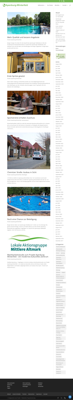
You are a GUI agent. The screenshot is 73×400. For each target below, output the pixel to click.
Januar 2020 (58, 216)
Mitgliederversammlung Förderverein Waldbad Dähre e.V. (61, 327)
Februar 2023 (59, 139)
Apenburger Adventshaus (58, 258)
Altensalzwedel (10, 383)
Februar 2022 (59, 165)
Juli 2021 (58, 179)
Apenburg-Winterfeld (60, 255)
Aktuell (9, 394)
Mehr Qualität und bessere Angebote (23, 37)
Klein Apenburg (59, 320)
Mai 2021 (58, 183)
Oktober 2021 (59, 172)
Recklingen (24, 174)
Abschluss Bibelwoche (60, 246)
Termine (24, 394)
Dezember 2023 (59, 117)
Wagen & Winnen (59, 367)
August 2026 (59, 64)
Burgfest (63, 272)
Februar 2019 (59, 236)
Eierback (58, 285)
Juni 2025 (58, 88)
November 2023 (59, 119)
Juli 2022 (58, 154)
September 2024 (60, 101)
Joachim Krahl (59, 312)
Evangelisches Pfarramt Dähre (59, 290)
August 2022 (59, 152)
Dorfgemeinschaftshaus (61, 282)
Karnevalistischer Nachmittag (59, 315)
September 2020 (60, 198)
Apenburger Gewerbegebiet (59, 262)
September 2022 (60, 150)
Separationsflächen (60, 352)
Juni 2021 (58, 181)
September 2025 (60, 84)
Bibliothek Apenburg (60, 267)
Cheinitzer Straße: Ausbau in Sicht (21, 172)
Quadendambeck (27, 384)
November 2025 (59, 81)
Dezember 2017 (59, 240)
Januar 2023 (58, 141)
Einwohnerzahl (59, 287)
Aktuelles (57, 5)
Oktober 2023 (59, 121)
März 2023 (58, 137)
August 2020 (59, 201)
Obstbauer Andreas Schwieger (60, 331)
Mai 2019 (58, 234)
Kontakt (64, 5)
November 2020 (59, 194)
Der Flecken (50, 5)
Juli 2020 (58, 203)
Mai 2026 (58, 70)
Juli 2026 (58, 66)
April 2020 (58, 209)
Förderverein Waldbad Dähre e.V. (60, 296)
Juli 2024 (58, 106)
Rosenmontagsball (60, 341)
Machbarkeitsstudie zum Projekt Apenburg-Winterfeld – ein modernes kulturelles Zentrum (27, 255)
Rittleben (40, 383)
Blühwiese (58, 272)
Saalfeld (40, 384)
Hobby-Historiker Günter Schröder (59, 304)
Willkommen (41, 5)
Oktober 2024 (59, 99)
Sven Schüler (58, 356)
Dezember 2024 (59, 97)
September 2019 (60, 225)
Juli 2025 (58, 86)
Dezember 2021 (59, 170)
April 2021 (58, 185)
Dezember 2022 (59, 143)
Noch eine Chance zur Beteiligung (21, 219)
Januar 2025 (58, 95)
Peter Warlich (59, 335)
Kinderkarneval (59, 318)
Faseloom (58, 293)
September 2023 (60, 123)
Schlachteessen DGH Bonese (60, 346)
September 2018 (60, 238)
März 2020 (58, 212)
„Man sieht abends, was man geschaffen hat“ (60, 40)
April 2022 (58, 161)
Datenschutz (31, 394)
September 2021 (60, 174)
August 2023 (59, 126)
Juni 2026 (58, 68)
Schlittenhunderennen (60, 349)
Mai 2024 (58, 110)
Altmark (57, 253)
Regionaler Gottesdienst (58, 338)
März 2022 (58, 163)
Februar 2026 (59, 75)
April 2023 (58, 134)
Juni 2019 (58, 232)
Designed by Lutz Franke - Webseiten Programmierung (21, 398)
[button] (70, 397)
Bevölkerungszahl (59, 265)
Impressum (39, 394)
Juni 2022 (58, 156)
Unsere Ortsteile (17, 394)
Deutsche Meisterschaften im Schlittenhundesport (60, 276)
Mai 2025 (58, 90)
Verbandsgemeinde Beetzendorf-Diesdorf (60, 359)
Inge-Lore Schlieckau (60, 307)
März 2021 (58, 187)
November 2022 (59, 145)
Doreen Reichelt (59, 280)
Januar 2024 (58, 115)
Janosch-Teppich (59, 310)
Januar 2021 (58, 190)
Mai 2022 (58, 159)
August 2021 (59, 176)
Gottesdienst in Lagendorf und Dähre (60, 300)
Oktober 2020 (59, 196)
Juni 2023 (58, 130)
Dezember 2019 (59, 218)
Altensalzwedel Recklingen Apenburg (60, 249)
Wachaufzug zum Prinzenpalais (59, 363)
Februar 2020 (59, 214)
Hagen (8, 388)
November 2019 (59, 221)
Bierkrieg (58, 270)
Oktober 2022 (59, 148)
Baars (8, 386)
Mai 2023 (58, 132)
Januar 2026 (58, 77)
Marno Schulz (59, 323)
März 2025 (58, 92)
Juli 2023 (58, 128)
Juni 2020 (58, 205)
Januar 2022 (58, 168)
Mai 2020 (58, 207)
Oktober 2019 (59, 223)
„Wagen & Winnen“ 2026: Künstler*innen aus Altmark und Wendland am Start (60, 33)
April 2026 (58, 73)
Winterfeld (58, 369)
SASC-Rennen (59, 343)
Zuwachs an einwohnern (58, 372)
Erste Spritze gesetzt (16, 76)
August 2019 (59, 227)
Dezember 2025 (59, 79)
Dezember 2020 (59, 192)
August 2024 (59, 104)
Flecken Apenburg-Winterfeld (14, 39)
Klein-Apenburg (26, 383)
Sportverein (58, 354)
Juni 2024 (58, 108)
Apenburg (63, 253)
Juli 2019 (58, 229)
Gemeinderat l (25, 120)
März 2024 (58, 112)
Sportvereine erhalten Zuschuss (21, 117)
